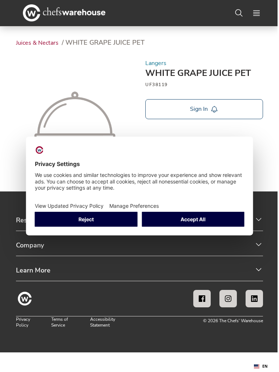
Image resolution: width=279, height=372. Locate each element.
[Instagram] (228, 298)
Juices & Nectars (38, 43)
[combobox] (261, 366)
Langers (155, 63)
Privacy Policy (23, 322)
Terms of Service (59, 322)
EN (265, 366)
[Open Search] (239, 13)
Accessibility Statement (102, 322)
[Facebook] (202, 298)
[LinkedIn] (254, 298)
